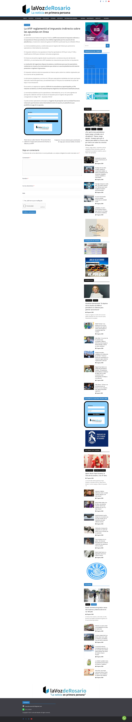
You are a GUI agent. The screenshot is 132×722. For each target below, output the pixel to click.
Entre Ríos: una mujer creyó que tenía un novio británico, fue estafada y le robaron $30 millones (101, 673)
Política (31, 18)
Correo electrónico (28, 186)
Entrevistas (89, 300)
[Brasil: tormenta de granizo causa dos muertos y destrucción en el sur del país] (97, 595)
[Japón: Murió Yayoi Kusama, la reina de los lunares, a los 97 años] (97, 461)
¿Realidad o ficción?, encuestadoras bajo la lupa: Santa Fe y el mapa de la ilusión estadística (101, 210)
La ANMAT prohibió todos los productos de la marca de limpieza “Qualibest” (101, 662)
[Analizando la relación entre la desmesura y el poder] (89, 160)
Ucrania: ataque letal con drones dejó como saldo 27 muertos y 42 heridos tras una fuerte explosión (101, 638)
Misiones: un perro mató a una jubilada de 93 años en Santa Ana (101, 627)
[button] (78, 18)
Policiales (46, 18)
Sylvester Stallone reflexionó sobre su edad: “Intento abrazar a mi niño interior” (101, 494)
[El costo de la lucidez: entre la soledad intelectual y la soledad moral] (89, 200)
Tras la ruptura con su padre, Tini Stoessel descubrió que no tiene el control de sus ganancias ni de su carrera (101, 542)
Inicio (25, 18)
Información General (71, 18)
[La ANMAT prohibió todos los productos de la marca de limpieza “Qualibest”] (89, 663)
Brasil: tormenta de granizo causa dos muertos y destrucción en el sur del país (96, 610)
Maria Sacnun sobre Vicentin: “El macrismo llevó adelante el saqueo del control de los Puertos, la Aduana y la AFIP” (37, 141)
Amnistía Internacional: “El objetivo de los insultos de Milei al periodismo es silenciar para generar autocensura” (96, 307)
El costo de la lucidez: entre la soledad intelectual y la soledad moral (101, 199)
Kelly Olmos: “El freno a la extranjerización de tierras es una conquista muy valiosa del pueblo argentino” (101, 388)
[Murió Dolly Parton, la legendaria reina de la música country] (89, 554)
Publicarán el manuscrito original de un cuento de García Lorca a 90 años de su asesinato (101, 530)
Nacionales (90, 18)
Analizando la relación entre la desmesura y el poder (101, 159)
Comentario (26, 158)
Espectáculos (89, 470)
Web (23, 193)
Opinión (53, 18)
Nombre (30, 112)
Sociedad (94, 604)
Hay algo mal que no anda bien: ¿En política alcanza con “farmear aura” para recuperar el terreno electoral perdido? (101, 187)
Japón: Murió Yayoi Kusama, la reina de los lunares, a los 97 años (96, 474)
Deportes (60, 18)
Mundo (83, 18)
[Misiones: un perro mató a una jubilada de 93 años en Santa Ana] (89, 628)
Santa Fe (97, 18)
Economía (38, 18)
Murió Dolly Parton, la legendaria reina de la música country (100, 553)
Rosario (106, 18)
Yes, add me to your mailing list (33, 201)
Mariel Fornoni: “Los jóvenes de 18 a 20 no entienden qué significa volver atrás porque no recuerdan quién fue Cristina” (101, 327)
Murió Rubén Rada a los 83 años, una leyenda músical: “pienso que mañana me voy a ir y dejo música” (101, 506)
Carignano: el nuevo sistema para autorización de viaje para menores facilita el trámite (67, 140)
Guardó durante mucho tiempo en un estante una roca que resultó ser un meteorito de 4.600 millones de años (101, 518)
